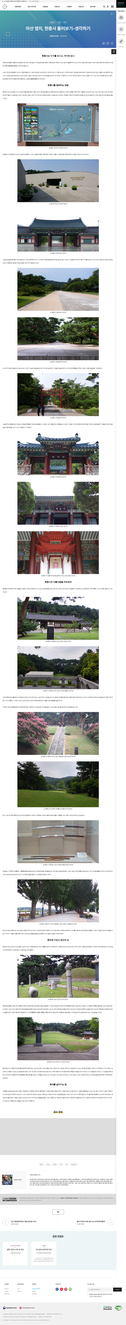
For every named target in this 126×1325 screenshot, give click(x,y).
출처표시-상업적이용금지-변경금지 (69, 1198)
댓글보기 (114, 51)
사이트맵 (112, 6)
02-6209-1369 (47, 1316)
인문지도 (57, 7)
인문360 (5, 6)
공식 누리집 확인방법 (33, 1)
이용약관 (34, 1291)
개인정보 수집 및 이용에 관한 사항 (97, 1294)
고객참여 (69, 7)
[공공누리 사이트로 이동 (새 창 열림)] (10, 1199)
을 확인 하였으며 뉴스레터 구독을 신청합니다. (100, 1295)
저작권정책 (34, 1294)
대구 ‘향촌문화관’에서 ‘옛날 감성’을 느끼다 (23, 1221)
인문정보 (45, 7)
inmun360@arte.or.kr (56, 1314)
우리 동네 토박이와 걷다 (44, 1249)
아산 (61, 1164)
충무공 (54, 1164)
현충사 (41, 1164)
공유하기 (112, 43)
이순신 (48, 1164)
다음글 (111, 1223)
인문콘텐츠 (18, 7)
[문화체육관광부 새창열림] (10, 1308)
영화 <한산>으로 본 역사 (15, 1249)
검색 (104, 7)
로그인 (108, 6)
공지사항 (92, 7)
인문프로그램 (120, 3)
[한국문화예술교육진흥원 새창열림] (26, 1308)
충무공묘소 (73, 1164)
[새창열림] (57, 1289)
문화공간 (52, 22)
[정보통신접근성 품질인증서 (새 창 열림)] (118, 1308)
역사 (65, 22)
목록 (58, 1212)
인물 (59, 22)
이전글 (5, 1223)
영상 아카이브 (32, 7)
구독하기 (117, 1289)
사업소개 (80, 7)
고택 (66, 1164)
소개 (18, 1288)
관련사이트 (6, 1294)
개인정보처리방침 (36, 1288)
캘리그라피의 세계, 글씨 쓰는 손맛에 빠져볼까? (91, 1221)
